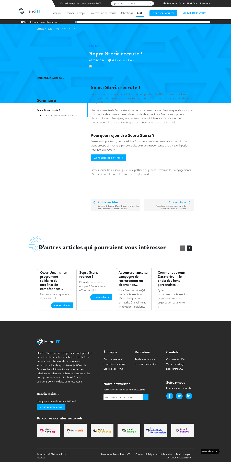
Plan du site (205, 3)
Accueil (57, 13)
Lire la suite (61, 305)
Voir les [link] (175, 364)
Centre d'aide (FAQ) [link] (113, 368)
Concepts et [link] (114, 364)
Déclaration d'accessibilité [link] (179, 457)
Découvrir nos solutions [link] (146, 364)
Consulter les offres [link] (176, 359)
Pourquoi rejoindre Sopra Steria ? (60, 115)
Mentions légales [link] (183, 454)
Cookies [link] (139, 454)
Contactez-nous (51, 407)
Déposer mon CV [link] (174, 368)
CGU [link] (129, 454)
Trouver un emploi (75, 13)
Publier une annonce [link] (145, 359)
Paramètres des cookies (112, 454)
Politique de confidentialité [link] (158, 454)
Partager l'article (50, 78)
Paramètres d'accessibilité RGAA (182, 3)
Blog (139, 13)
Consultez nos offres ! (108, 157)
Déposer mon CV (163, 13)
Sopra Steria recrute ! (48, 110)
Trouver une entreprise (103, 13)
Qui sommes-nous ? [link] (113, 359)
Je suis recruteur (195, 13)
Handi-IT (148, 174)
